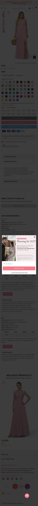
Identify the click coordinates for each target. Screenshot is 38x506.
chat (27, 495)
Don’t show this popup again (20, 273)
